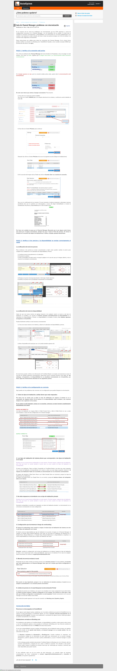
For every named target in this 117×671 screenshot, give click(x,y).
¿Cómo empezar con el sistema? (29, 22)
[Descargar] (55, 326)
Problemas (42, 22)
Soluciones (26, 8)
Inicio (18, 8)
